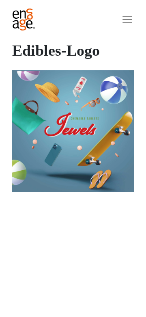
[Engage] (24, 20)
